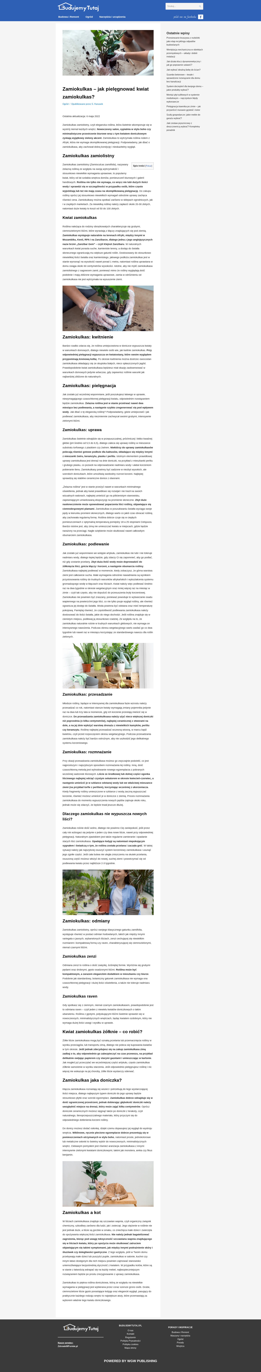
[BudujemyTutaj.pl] (78, 6)
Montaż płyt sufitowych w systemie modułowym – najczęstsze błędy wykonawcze (183, 98)
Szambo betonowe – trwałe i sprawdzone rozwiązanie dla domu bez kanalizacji (183, 78)
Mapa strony (130, 1348)
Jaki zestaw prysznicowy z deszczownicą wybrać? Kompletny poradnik (183, 126)
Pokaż (149, 166)
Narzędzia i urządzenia (112, 16)
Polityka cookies (130, 1344)
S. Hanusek (97, 104)
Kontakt (130, 1334)
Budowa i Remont (68, 16)
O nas (130, 1330)
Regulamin (130, 1337)
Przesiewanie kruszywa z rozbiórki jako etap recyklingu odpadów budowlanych (183, 41)
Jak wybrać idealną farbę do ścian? (184, 70)
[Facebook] (200, 17)
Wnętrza (180, 1346)
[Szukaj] (200, 6)
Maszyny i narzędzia (180, 1336)
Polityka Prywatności (130, 1341)
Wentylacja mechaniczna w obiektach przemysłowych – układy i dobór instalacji (185, 53)
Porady (180, 1342)
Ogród (89, 16)
